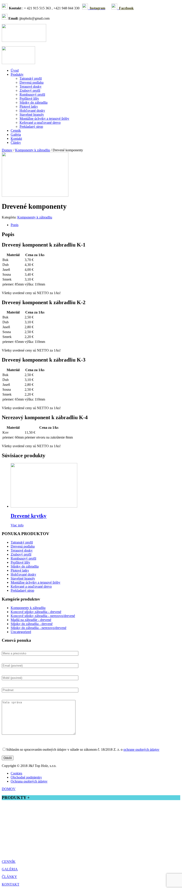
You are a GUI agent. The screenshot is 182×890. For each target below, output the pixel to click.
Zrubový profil (30, 90)
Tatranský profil (31, 78)
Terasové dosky (31, 86)
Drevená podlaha (32, 82)
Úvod (15, 70)
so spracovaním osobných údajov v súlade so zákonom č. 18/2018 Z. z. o (82, 749)
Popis (14, 225)
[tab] (95, 225)
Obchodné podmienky (26, 777)
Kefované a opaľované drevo (40, 122)
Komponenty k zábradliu (32, 150)
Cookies (16, 773)
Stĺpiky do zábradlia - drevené (32, 624)
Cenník (16, 130)
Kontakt (16, 138)
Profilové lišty (29, 98)
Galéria (16, 134)
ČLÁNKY (9, 877)
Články (16, 142)
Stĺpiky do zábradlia (33, 102)
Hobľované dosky (32, 110)
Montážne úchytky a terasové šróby (44, 118)
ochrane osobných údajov (141, 749)
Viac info (17, 525)
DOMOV (9, 789)
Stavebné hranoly (32, 114)
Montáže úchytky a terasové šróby (26, 846)
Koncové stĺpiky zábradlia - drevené (36, 612)
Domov (7, 150)
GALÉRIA (10, 869)
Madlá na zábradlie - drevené (31, 620)
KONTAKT (10, 884)
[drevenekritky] (35, 195)
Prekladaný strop (31, 126)
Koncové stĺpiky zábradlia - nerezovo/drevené (43, 616)
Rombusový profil (32, 94)
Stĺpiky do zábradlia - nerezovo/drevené (38, 628)
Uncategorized (21, 632)
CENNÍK (9, 862)
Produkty (17, 74)
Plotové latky (29, 106)
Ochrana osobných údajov (29, 781)
